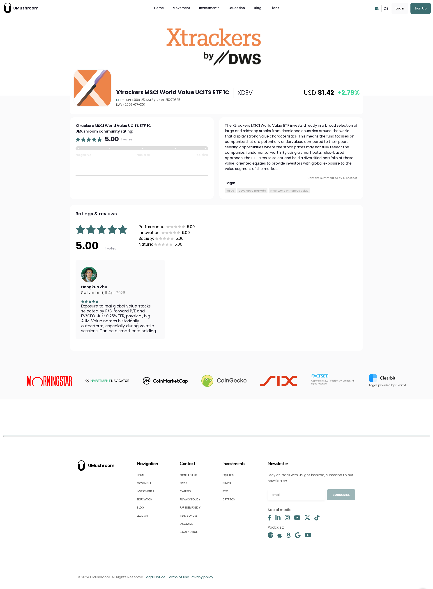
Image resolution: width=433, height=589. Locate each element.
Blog (257, 8)
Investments (209, 8)
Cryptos (229, 499)
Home (159, 8)
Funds (227, 483)
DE (386, 8)
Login (400, 8)
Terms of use (188, 516)
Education (236, 8)
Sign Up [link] (421, 8)
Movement (181, 8)
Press (183, 483)
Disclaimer (187, 524)
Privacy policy (190, 499)
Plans (274, 8)
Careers (185, 491)
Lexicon (142, 516)
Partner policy (190, 507)
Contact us (188, 475)
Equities (228, 475)
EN (377, 8)
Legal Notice (188, 532)
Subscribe (341, 495)
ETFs (225, 491)
